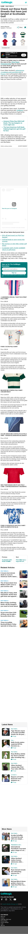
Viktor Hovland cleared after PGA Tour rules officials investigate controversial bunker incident (18, 767)
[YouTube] (15, 900)
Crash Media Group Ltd (10, 904)
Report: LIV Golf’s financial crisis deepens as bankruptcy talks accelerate (17, 778)
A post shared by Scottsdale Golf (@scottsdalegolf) (14, 227)
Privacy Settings (4, 922)
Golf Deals (10, 6)
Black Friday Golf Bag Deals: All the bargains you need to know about (9, 604)
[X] (10, 900)
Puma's (3, 74)
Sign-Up (3, 925)
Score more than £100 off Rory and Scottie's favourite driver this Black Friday (8, 614)
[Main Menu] (26, 2)
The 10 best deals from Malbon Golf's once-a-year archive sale (9, 584)
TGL (12, 740)
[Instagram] (6, 900)
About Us (3, 916)
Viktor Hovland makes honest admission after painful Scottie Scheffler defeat (16, 860)
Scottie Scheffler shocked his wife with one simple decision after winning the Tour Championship (17, 837)
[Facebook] (2, 900)
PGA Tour (14, 728)
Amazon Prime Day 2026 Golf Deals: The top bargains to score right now (13, 123)
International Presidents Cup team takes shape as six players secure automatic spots (18, 848)
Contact (2, 917)
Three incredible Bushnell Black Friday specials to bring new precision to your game (9, 624)
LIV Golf (13, 774)
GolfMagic (19, 110)
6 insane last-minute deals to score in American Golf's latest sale (8, 574)
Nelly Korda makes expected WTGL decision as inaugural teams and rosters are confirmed (18, 744)
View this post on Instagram (9, 208)
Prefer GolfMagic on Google (11, 53)
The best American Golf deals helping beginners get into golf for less (14, 129)
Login (2, 923)
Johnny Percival (5, 26)
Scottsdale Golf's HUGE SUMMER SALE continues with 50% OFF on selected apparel (7, 560)
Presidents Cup (15, 844)
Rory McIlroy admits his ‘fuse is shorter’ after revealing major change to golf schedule (18, 755)
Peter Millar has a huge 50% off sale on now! (21, 560)
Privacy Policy (7, 276)
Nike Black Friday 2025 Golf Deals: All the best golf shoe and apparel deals (9, 594)
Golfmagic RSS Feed (6, 919)
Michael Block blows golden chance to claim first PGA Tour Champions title (18, 883)
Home (2, 6)
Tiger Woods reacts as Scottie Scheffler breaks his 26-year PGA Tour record (18, 732)
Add (23, 55)
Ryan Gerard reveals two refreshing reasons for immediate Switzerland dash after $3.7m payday (18, 871)
